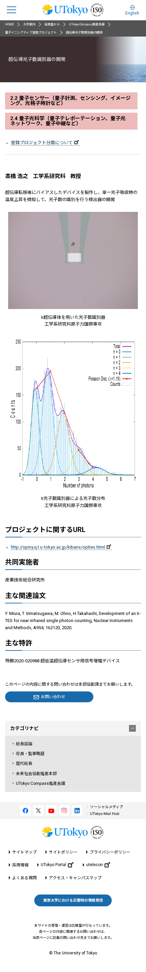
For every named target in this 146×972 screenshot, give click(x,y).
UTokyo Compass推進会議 (87, 24)
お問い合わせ (53, 696)
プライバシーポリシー (110, 852)
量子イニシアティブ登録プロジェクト (31, 32)
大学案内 (29, 24)
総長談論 (24, 744)
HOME (9, 24)
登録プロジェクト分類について (42, 142)
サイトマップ (24, 852)
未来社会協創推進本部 (36, 773)
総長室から (52, 24)
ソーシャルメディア (106, 807)
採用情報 (20, 865)
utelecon (94, 864)
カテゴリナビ (24, 728)
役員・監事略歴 (30, 753)
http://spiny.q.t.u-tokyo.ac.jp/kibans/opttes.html (58, 547)
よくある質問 (24, 878)
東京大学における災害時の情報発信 (73, 900)
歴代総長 (24, 763)
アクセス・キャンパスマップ (75, 878)
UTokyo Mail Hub (104, 814)
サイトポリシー (63, 852)
